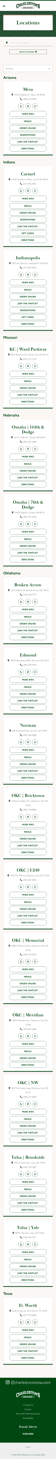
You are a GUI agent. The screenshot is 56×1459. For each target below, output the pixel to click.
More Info (28, 113)
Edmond (28, 655)
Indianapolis (28, 258)
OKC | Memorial (28, 940)
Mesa (28, 89)
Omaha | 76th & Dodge (28, 505)
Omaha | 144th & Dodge (28, 429)
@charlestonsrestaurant (30, 1382)
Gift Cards (28, 233)
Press (28, 1446)
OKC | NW (28, 1083)
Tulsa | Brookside (28, 1157)
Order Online (28, 128)
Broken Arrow (28, 585)
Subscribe (28, 1433)
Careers (28, 1409)
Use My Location (26, 52)
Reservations (28, 134)
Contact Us (28, 1404)
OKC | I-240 (28, 870)
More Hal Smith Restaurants (28, 1413)
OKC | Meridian (28, 1015)
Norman (28, 725)
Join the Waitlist (28, 141)
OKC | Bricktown (28, 795)
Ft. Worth (28, 1305)
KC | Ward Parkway (28, 349)
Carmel (28, 174)
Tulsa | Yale (28, 1227)
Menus (28, 121)
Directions (28, 148)
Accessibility (28, 1417)
